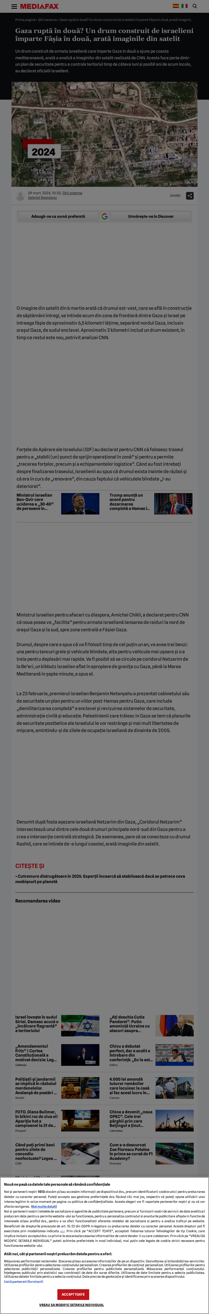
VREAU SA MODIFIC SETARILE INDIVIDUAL (71, 1305)
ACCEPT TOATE (73, 1294)
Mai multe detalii (44, 1206)
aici (62, 1231)
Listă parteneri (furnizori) (23, 1282)
